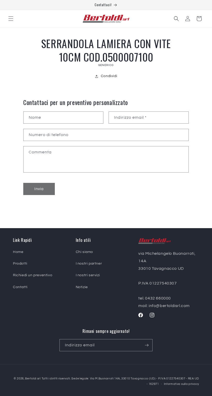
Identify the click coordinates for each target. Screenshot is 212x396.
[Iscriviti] (146, 345)
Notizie (82, 287)
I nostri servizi (88, 275)
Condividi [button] (109, 76)
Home (18, 252)
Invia (39, 189)
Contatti (20, 287)
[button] (11, 18)
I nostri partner (89, 263)
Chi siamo (84, 252)
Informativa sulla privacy (181, 384)
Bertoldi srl (32, 378)
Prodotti (20, 263)
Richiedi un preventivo (32, 275)
